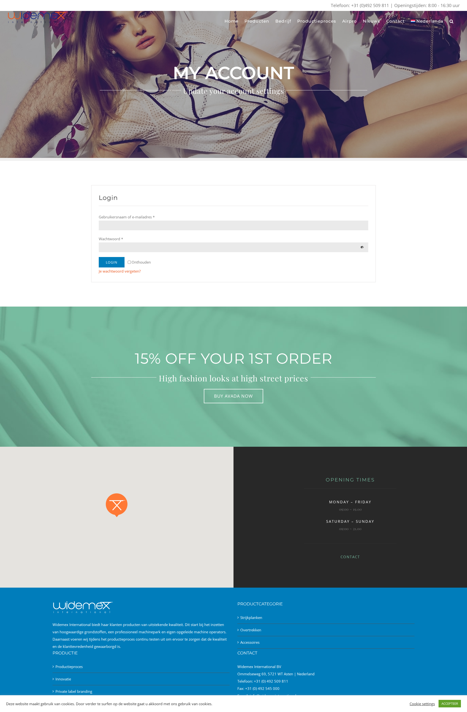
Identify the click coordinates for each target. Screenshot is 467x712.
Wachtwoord (111, 238)
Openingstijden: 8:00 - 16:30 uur (427, 5)
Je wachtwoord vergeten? (120, 271)
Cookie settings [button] (422, 704)
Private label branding (73, 691)
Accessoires (250, 642)
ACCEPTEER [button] (449, 703)
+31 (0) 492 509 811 (271, 681)
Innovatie (63, 679)
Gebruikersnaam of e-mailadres (127, 216)
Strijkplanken (251, 617)
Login (111, 262)
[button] (451, 21)
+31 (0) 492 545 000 (262, 688)
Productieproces (69, 666)
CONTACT (350, 556)
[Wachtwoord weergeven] (362, 247)
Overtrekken (250, 629)
